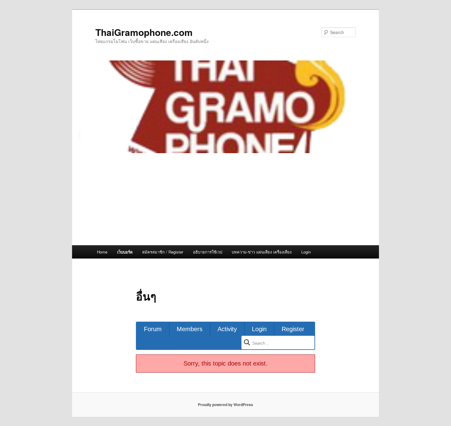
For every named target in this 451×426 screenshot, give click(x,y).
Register (293, 329)
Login (306, 252)
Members (189, 329)
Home (102, 252)
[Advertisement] (225, 199)
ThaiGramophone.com (144, 32)
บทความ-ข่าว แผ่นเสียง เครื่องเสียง (261, 252)
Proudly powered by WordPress (225, 404)
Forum (153, 329)
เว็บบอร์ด (125, 252)
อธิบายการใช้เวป (207, 252)
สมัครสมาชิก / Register (162, 252)
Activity (227, 329)
